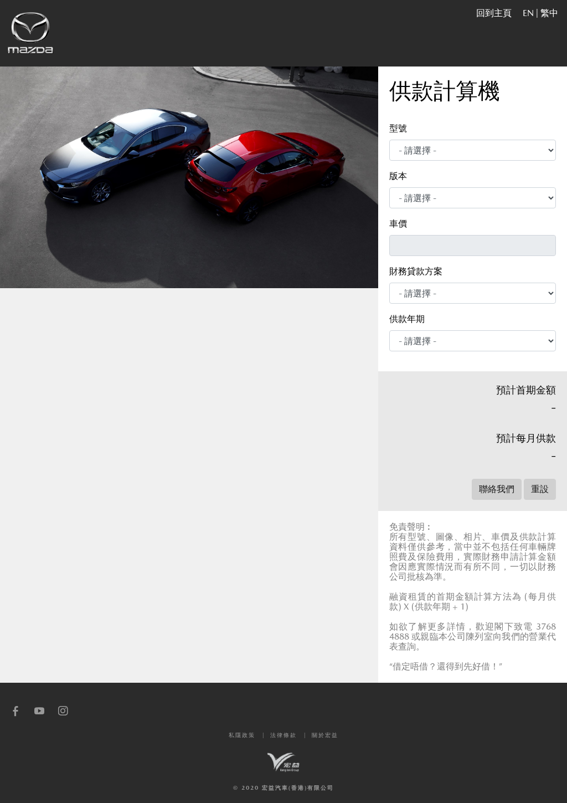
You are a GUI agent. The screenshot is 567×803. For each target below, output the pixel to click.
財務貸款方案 (415, 271)
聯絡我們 (496, 489)
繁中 (549, 13)
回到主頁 (494, 13)
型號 (398, 128)
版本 (398, 176)
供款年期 (407, 319)
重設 (540, 489)
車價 (398, 223)
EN (528, 13)
